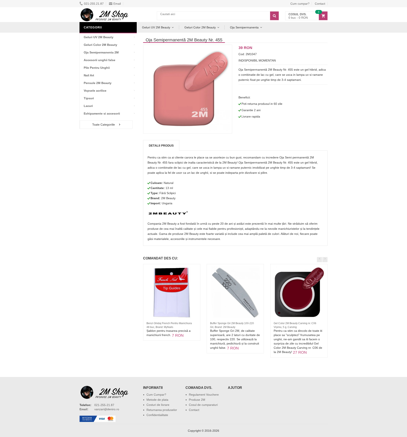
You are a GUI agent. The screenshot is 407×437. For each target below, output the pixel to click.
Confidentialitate (157, 415)
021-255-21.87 (104, 405)
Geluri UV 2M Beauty (156, 27)
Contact (320, 3)
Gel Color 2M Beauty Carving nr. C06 (295, 323)
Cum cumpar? (299, 3)
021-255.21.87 (94, 3)
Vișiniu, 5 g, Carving (285, 327)
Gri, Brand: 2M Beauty (222, 327)
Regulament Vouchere (204, 394)
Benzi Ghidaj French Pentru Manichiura (169, 323)
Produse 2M (197, 399)
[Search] (274, 15)
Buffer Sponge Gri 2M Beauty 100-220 (232, 323)
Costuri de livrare (157, 404)
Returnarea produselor (161, 410)
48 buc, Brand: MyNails (159, 327)
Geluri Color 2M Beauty (200, 27)
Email (117, 3)
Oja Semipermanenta (244, 27)
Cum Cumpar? (156, 394)
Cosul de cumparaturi (203, 404)
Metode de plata (157, 399)
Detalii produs (161, 145)
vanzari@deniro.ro (106, 409)
